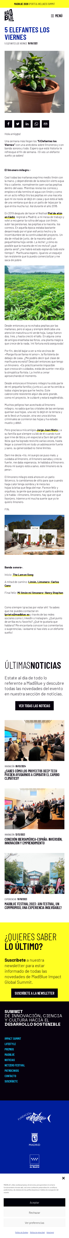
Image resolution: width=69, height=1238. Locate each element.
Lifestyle (10, 1044)
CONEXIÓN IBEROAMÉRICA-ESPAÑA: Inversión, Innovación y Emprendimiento (33, 841)
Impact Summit (13, 1038)
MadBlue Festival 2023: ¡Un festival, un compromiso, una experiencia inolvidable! (33, 906)
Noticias (10, 1060)
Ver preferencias (34, 1222)
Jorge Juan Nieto (47, 430)
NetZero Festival (15, 1065)
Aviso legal (50, 1232)
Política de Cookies (21, 1232)
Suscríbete (11, 1081)
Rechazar (34, 1212)
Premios (9, 1049)
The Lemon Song (22, 574)
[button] (63, 1178)
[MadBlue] (9, 19)
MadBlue (10, 1054)
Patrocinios (12, 1070)
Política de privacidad (37, 1232)
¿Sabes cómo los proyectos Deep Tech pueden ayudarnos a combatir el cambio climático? (32, 774)
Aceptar (34, 1202)
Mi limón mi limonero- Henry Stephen (40, 592)
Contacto (10, 1076)
